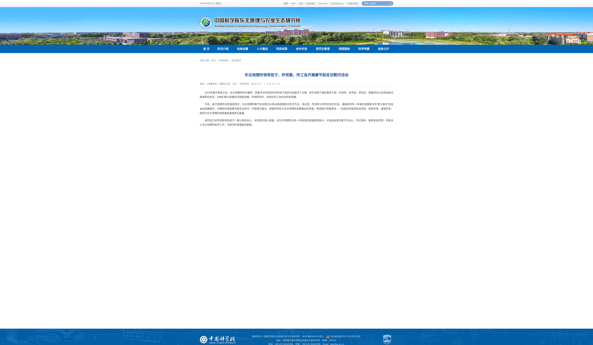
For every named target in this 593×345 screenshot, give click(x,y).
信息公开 (383, 48)
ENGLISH (323, 3)
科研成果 (281, 48)
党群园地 (344, 48)
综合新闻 (236, 60)
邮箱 (286, 3)
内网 (301, 3)
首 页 (206, 48)
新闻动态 (223, 60)
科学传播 (363, 48)
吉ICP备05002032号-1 (313, 336)
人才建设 (262, 48)
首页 (213, 60)
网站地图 (310, 3)
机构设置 (242, 48)
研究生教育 (323, 48)
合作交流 (301, 48)
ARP (293, 3)
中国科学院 (352, 3)
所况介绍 (223, 48)
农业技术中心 (337, 3)
